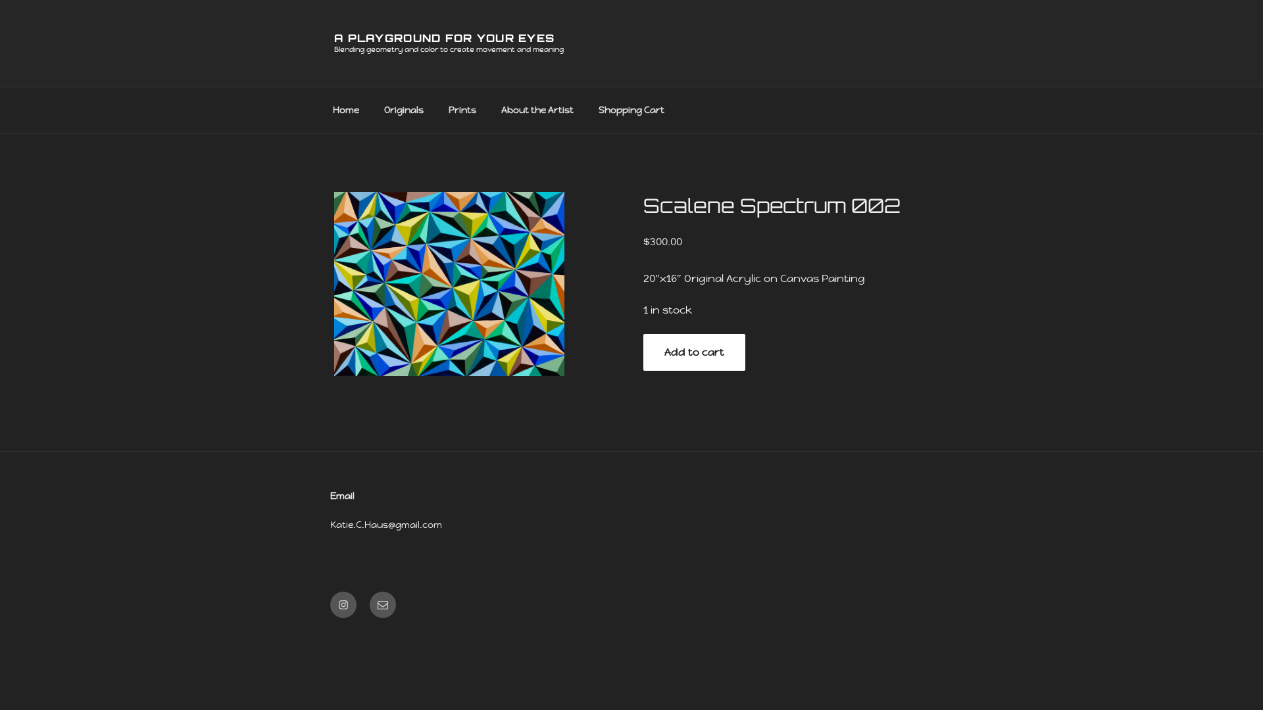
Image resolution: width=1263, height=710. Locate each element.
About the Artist (537, 110)
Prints (462, 110)
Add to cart (694, 352)
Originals (404, 110)
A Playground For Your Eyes (444, 38)
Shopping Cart (631, 110)
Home (346, 110)
